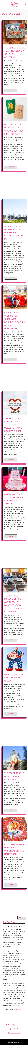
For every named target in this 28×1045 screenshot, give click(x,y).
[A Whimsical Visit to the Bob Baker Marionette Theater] (15, 479)
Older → (21, 917)
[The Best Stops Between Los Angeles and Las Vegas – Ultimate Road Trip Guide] (15, 403)
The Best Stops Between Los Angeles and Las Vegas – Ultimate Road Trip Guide (13, 424)
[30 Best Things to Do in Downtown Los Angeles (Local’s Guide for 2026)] (15, 211)
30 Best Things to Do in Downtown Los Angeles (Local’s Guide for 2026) (14, 232)
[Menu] (2, 4)
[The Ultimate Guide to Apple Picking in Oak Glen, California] (15, 32)
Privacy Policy (18, 1009)
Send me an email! (14, 1033)
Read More (11, 90)
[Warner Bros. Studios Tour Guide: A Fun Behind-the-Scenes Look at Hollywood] (15, 297)
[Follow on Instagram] (17, 1029)
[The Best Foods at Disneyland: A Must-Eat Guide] (15, 758)
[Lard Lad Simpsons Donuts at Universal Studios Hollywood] (15, 829)
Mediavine (17, 1042)
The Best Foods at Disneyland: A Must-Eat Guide (14, 776)
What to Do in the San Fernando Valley (13, 677)
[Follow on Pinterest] (14, 1029)
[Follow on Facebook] (10, 1029)
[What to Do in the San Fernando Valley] (15, 659)
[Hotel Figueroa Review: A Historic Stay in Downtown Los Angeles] (15, 109)
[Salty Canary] (14, 4)
